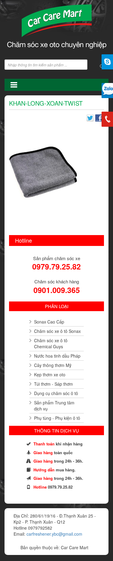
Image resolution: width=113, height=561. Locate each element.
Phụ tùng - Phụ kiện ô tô (57, 418)
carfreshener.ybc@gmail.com (54, 534)
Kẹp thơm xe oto (49, 374)
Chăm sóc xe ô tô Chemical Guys (50, 343)
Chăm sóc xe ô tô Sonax (57, 331)
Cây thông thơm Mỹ (52, 365)
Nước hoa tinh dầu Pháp (57, 356)
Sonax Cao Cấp (49, 322)
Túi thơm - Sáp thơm (53, 384)
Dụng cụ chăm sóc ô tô (56, 393)
